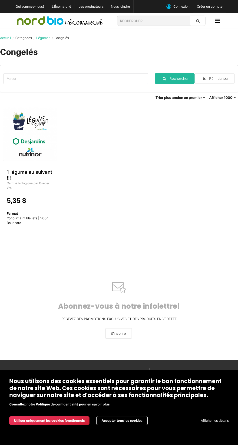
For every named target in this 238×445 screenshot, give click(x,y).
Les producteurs (91, 6)
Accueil (5, 38)
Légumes (43, 38)
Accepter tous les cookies (122, 420)
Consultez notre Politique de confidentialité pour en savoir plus (59, 404)
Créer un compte (209, 6)
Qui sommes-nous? (30, 6)
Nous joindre (120, 6)
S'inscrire (118, 333)
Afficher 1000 (221, 97)
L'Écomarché (61, 6)
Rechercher (179, 78)
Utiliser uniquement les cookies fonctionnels (49, 420)
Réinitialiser (219, 78)
